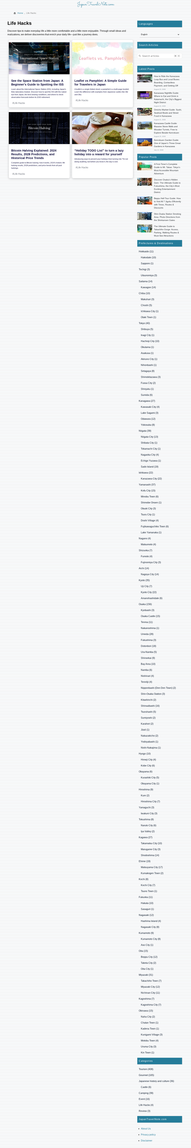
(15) (148, 490)
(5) (146, 305)
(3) (144, 269)
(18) (148, 646)
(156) (145, 604)
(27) (147, 401)
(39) (145, 431)
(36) (156, 1081)
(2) (148, 383)
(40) (144, 323)
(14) (145, 281)
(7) (145, 550)
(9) (148, 658)
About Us (146, 1128)
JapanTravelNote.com (95, 4)
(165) (146, 1075)
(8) (147, 371)
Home (20, 13)
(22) (146, 472)
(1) (147, 263)
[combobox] (159, 56)
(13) (149, 437)
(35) (144, 580)
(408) (146, 1069)
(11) (146, 251)
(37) (147, 484)
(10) (148, 257)
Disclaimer (146, 1140)
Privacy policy (148, 1134)
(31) (146, 975)
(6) (147, 395)
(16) (150, 706)
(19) (149, 466)
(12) (148, 419)
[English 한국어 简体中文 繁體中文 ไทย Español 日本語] (160, 34)
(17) (152, 867)
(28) (147, 634)
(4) (150, 407)
